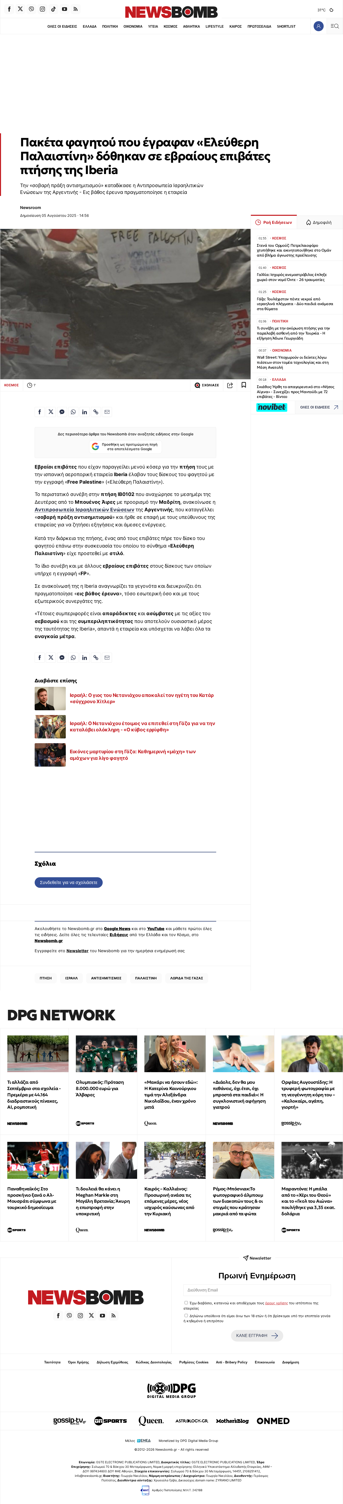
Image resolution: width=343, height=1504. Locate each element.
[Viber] (31, 9)
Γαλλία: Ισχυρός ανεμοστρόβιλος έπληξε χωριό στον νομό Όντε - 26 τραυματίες (292, 277)
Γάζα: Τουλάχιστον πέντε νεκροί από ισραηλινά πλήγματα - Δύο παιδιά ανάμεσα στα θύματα (295, 304)
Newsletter (78, 950)
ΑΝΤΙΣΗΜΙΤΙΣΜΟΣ (106, 978)
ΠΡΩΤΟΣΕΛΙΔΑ (259, 26)
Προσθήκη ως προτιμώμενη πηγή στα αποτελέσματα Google (129, 446)
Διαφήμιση (290, 1362)
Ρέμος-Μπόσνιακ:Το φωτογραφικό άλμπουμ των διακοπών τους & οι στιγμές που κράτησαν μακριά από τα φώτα (238, 1201)
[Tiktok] (53, 9)
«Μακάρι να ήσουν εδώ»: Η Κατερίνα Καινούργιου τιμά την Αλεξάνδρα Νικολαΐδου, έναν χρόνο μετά (170, 1094)
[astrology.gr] (192, 1421)
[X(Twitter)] (20, 9)
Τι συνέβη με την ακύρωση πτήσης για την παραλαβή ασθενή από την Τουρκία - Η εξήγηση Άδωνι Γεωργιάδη (293, 333)
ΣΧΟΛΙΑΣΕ (210, 385)
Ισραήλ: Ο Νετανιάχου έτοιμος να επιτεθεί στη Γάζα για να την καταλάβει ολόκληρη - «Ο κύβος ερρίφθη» (142, 726)
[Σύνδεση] (318, 26)
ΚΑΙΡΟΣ (236, 26)
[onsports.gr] (110, 1421)
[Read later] (244, 385)
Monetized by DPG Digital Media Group (188, 1441)
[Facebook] (9, 9)
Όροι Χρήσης (78, 1362)
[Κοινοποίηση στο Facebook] (40, 412)
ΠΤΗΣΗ (46, 978)
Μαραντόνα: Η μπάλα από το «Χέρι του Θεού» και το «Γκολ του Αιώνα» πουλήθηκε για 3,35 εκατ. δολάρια (308, 1201)
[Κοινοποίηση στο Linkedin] (85, 412)
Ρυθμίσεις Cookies (193, 1362)
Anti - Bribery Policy (231, 1362)
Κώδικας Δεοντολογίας (154, 1362)
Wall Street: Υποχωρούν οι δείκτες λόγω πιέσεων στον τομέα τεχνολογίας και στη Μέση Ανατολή (292, 362)
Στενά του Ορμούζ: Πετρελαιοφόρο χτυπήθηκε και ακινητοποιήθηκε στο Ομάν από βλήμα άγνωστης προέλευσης (294, 250)
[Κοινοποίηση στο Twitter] (51, 412)
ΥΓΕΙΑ (153, 26)
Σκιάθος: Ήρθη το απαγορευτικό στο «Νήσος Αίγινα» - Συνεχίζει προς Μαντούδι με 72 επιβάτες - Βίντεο (295, 391)
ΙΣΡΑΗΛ (71, 978)
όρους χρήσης (276, 1303)
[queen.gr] (151, 1421)
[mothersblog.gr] (232, 1421)
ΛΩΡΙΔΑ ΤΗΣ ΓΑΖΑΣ (186, 978)
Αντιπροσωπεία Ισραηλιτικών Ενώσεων (84, 510)
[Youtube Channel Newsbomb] (65, 9)
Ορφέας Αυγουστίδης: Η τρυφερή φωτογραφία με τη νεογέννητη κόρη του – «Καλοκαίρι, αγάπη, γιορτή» (308, 1094)
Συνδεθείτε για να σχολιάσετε (68, 882)
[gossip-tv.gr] (69, 1421)
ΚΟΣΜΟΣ (171, 26)
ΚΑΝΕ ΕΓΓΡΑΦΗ (251, 1335)
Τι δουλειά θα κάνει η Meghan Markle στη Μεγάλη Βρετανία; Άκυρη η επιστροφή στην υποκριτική (103, 1201)
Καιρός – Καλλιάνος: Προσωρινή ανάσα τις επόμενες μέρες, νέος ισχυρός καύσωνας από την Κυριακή (169, 1201)
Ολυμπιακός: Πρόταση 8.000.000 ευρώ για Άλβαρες (100, 1088)
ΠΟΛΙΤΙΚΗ (110, 26)
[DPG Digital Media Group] (171, 1391)
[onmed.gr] (273, 1421)
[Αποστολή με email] (107, 412)
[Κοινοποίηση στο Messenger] (62, 412)
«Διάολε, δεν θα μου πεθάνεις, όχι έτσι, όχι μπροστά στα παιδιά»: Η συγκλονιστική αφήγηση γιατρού (239, 1094)
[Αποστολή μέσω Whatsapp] (73, 412)
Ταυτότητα (52, 1362)
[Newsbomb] (85, 1298)
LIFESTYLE (215, 26)
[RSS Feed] (76, 9)
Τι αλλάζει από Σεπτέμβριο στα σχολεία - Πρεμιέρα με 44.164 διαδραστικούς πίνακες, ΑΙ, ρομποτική (34, 1094)
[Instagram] (42, 9)
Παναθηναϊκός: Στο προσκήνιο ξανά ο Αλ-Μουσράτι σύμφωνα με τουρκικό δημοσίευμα (31, 1198)
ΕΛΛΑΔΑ (89, 26)
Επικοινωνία (265, 1362)
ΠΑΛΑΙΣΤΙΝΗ (146, 978)
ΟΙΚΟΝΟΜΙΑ (133, 26)
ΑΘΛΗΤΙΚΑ (191, 26)
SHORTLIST (286, 26)
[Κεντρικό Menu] (335, 26)
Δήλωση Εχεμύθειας (112, 1362)
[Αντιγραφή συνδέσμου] (230, 385)
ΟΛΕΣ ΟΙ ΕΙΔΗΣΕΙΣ (62, 26)
